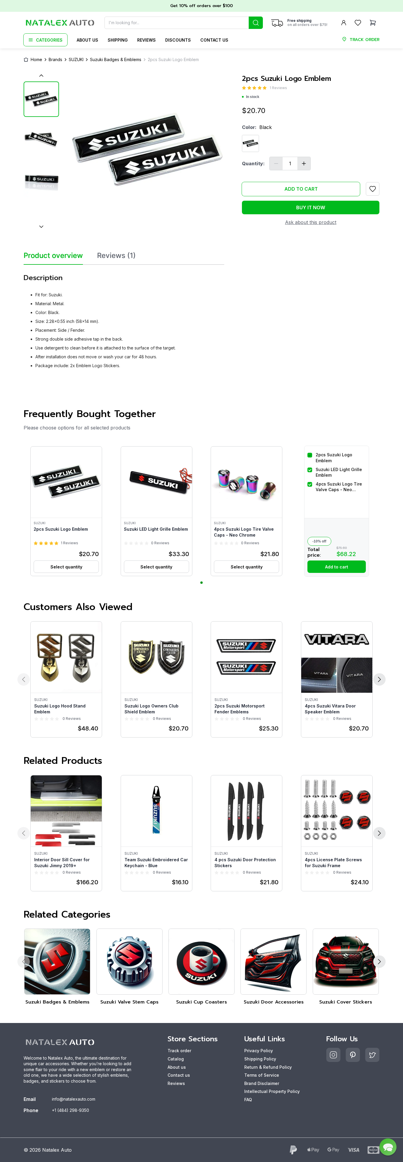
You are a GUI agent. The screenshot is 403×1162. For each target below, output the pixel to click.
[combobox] (184, 23)
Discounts (178, 40)
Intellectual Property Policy (272, 1091)
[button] (66, 511)
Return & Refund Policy (268, 1067)
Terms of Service (261, 1075)
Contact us (214, 40)
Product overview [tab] (53, 255)
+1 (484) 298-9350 (70, 1110)
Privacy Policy (258, 1050)
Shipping (118, 40)
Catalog (176, 1058)
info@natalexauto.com (73, 1098)
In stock (252, 97)
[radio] (244, 88)
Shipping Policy (260, 1058)
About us (87, 40)
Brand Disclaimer (261, 1083)
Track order (179, 1050)
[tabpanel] (124, 319)
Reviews (146, 40)
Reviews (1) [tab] (116, 255)
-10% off (319, 541)
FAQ (248, 1099)
